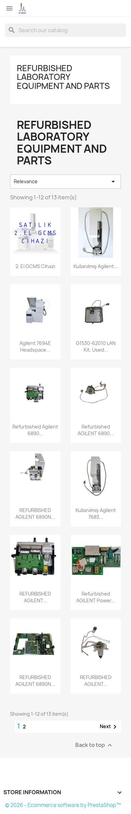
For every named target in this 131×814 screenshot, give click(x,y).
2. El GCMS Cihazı (35, 266)
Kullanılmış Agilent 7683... (96, 513)
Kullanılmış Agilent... (96, 266)
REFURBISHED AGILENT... (35, 597)
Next (109, 727)
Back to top (94, 745)
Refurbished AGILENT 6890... (96, 430)
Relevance (65, 181)
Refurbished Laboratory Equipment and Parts (63, 77)
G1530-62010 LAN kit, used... (96, 346)
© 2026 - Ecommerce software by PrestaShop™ (63, 805)
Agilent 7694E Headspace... (35, 346)
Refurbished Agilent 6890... (35, 430)
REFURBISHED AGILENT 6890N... (35, 513)
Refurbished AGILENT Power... (95, 597)
